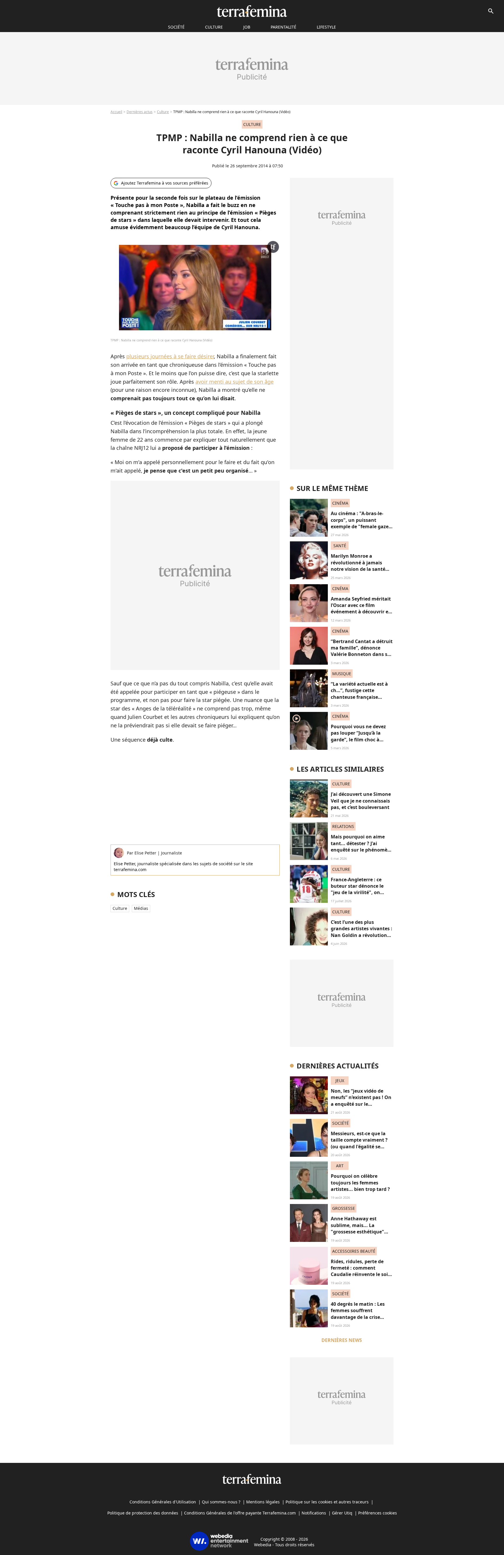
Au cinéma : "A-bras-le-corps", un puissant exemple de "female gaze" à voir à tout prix (361, 523)
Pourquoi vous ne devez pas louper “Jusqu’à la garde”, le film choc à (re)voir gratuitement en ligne (359, 739)
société (176, 27)
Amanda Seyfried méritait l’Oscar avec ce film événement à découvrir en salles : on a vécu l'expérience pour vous (361, 612)
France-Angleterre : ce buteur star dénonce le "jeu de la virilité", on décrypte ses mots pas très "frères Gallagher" (361, 892)
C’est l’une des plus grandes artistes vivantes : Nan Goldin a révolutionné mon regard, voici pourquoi (362, 935)
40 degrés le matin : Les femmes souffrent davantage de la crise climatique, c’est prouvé (358, 1314)
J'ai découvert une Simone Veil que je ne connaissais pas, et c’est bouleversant (361, 800)
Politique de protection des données (142, 1513)
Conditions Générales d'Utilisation (163, 1502)
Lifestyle (326, 27)
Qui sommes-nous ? (221, 1502)
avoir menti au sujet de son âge (234, 381)
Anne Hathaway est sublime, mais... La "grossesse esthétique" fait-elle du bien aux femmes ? (357, 1231)
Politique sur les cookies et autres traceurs (327, 1502)
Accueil (116, 111)
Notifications (314, 1513)
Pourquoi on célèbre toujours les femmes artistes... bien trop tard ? (360, 1182)
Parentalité (283, 27)
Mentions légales (263, 1502)
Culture (214, 27)
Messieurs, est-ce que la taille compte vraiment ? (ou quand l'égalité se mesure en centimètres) (359, 1143)
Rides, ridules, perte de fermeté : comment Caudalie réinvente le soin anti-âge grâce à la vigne (361, 1271)
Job (246, 27)
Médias (141, 908)
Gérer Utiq (342, 1513)
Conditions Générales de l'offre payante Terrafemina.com (240, 1513)
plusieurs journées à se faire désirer (170, 356)
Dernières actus (140, 111)
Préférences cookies (377, 1513)
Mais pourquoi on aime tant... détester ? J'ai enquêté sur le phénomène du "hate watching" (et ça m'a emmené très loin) (362, 849)
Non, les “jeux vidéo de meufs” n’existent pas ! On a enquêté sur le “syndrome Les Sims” (361, 1101)
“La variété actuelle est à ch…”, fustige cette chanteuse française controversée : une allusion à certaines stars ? (362, 697)
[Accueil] (252, 11)
